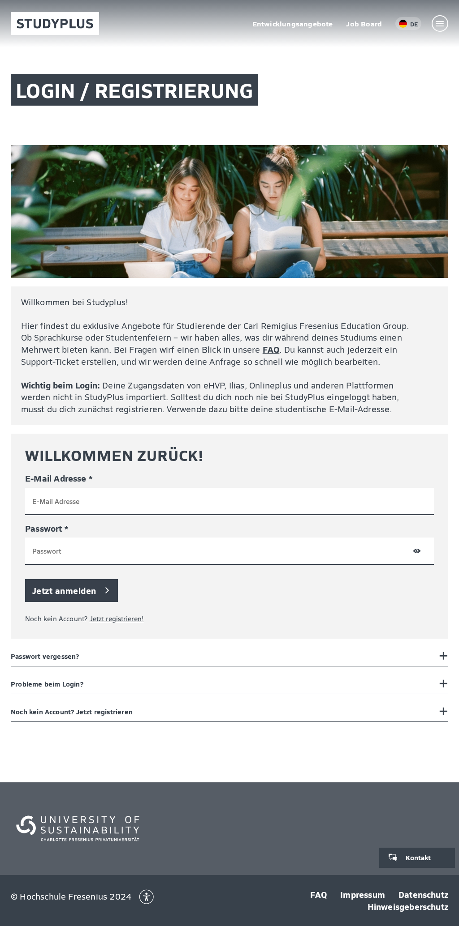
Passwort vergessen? (45, 656)
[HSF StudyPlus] (55, 23)
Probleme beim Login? (47, 683)
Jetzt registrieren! (117, 618)
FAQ (271, 349)
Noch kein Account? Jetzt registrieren (72, 711)
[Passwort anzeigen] (416, 552)
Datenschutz (423, 894)
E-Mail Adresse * (58, 478)
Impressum (362, 894)
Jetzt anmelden (64, 590)
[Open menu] (440, 23)
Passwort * (46, 528)
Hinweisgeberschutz (408, 906)
